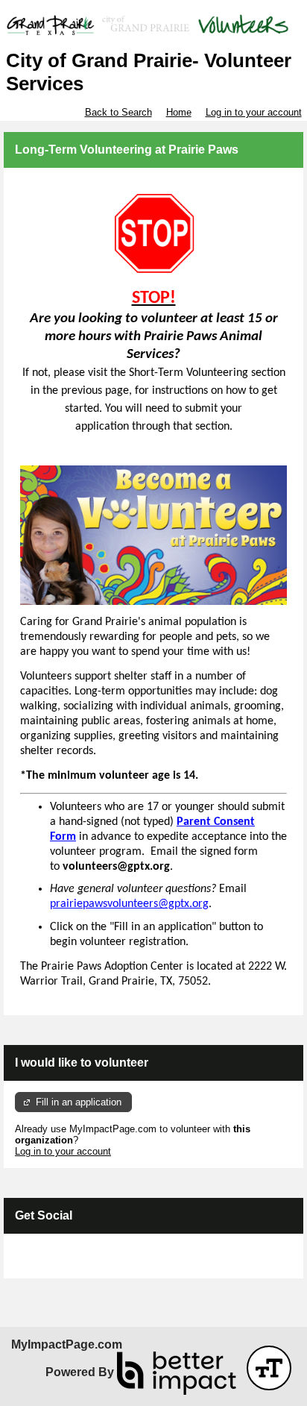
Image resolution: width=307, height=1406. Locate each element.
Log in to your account (254, 112)
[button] (269, 1368)
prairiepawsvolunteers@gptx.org (129, 904)
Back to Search (118, 112)
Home (179, 112)
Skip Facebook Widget (64, 1261)
